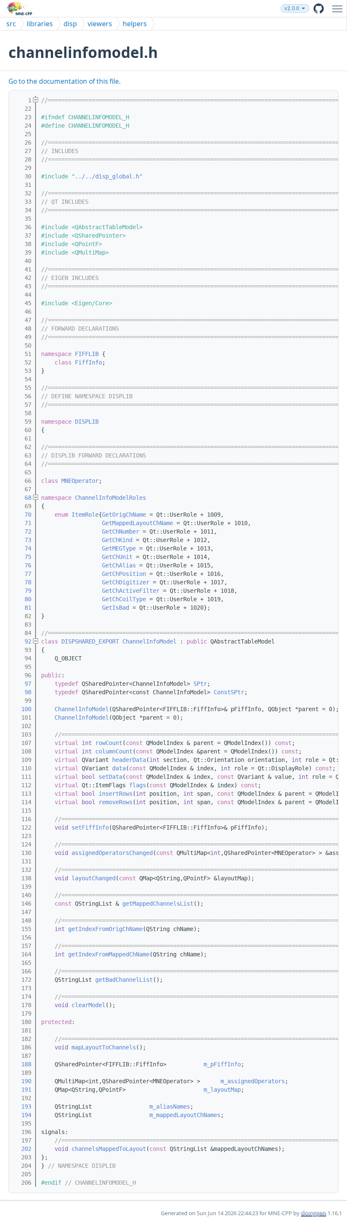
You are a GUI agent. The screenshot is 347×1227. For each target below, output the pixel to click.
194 (22, 1115)
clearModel (88, 1005)
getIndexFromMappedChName (108, 954)
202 (22, 1148)
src (11, 23)
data (119, 768)
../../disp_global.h (107, 176)
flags (137, 785)
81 (22, 607)
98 (22, 692)
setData (110, 776)
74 (22, 548)
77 (22, 573)
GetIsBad (115, 607)
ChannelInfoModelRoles (110, 497)
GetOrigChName (124, 514)
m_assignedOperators (252, 1081)
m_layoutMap (222, 1089)
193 (22, 1106)
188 (22, 1064)
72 (22, 531)
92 (22, 641)
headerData (129, 759)
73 (22, 540)
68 (22, 497)
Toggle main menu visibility (339, 8)
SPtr (200, 683)
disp (70, 23)
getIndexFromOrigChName (105, 929)
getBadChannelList (124, 979)
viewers (100, 23)
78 (22, 582)
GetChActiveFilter (131, 590)
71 (22, 523)
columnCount (113, 751)
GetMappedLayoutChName (137, 523)
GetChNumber (120, 531)
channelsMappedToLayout (109, 1148)
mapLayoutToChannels (104, 1047)
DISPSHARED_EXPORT (90, 641)
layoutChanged (94, 878)
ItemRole (85, 514)
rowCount (108, 742)
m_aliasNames (169, 1106)
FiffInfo (88, 362)
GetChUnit (117, 556)
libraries (40, 23)
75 (22, 556)
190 (22, 1081)
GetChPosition (124, 573)
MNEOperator (80, 480)
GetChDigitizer (125, 582)
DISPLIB (87, 421)
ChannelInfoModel (149, 641)
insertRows (115, 793)
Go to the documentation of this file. (64, 81)
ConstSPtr (229, 692)
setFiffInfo (90, 827)
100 (22, 709)
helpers (135, 23)
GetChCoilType (124, 599)
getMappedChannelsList (157, 903)
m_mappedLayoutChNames (184, 1115)
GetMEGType (119, 548)
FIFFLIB (87, 354)
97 (22, 683)
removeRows (115, 802)
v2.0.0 (291, 8)
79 (22, 590)
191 (22, 1089)
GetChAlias (119, 565)
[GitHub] (318, 8)
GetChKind (117, 540)
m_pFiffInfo (222, 1064)
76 (22, 565)
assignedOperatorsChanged (112, 852)
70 (22, 514)
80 (22, 599)
